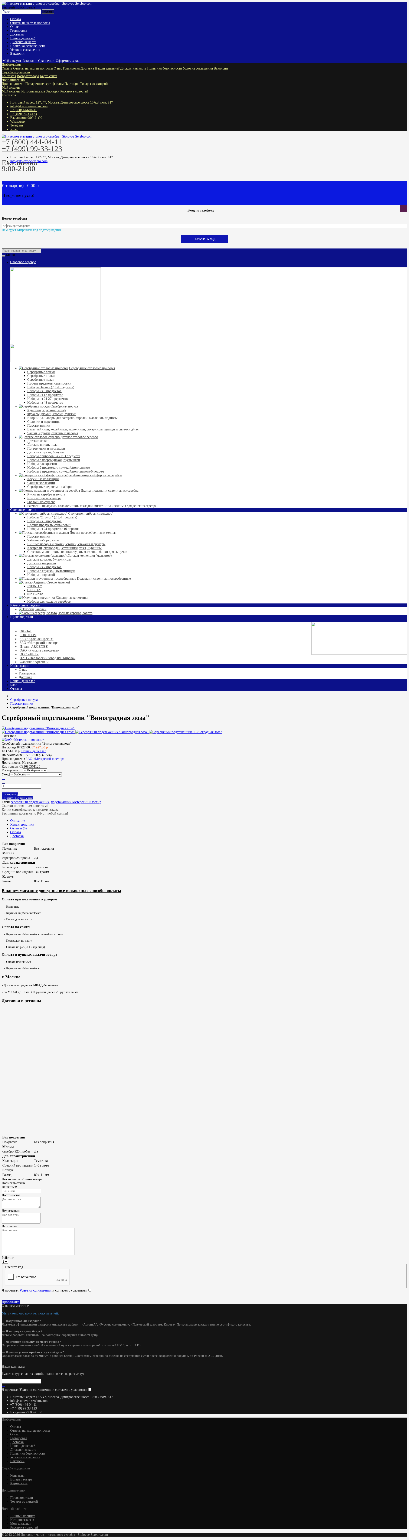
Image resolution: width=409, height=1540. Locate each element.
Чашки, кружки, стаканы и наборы (52, 433)
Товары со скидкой (94, 83)
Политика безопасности (27, 46)
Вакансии (17, 53)
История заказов (33, 91)
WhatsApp (17, 121)
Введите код (14, 1267)
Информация (11, 64)
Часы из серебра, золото (75, 613)
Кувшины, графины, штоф (46, 410)
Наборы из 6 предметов (44, 391)
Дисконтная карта (23, 42)
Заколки (40, 609)
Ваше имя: (9, 1187)
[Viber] (8, 1362)
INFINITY (34, 586)
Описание (17, 820)
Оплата (15, 19)
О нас (14, 26)
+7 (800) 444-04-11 (23, 110)
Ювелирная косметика (72, 597)
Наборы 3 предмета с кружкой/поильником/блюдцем (65, 471)
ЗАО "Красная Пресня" (36, 639)
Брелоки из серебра (41, 502)
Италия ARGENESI (34, 646)
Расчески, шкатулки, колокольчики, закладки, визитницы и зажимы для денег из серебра (92, 506)
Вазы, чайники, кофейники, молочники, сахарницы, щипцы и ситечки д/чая (82, 429)
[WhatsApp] (4, 1362)
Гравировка (18, 30)
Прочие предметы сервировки (49, 383)
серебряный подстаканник (30, 802)
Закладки (52, 91)
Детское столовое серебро (79, 437)
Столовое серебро (23, 262)
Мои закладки (20, 1523)
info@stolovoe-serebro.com (29, 106)
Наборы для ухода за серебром (49, 601)
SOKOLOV (28, 635)
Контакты (9, 76)
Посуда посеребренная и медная (93, 532)
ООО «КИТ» (29, 654)
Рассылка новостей (74, 91)
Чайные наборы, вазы (43, 540)
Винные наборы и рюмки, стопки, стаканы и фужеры (66, 544)
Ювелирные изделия (25, 605)
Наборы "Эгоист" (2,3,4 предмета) (52, 517)
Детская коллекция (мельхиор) (89, 555)
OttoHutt (26, 631)
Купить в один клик (17, 798)
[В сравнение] (7, 791)
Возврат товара (28, 76)
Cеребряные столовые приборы (92, 368)
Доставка (17, 34)
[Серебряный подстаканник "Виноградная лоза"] (38, 728)
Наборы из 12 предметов (45, 395)
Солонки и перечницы (43, 421)
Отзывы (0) (18, 828)
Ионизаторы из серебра (44, 498)
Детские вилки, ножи (43, 444)
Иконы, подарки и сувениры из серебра (109, 490)
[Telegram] (6, 1362)
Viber (14, 129)
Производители (13, 83)
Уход (5, 774)
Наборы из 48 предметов (45, 402)
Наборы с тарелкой (41, 574)
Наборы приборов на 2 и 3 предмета (53, 456)
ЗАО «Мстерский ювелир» (39, 642)
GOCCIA (34, 590)
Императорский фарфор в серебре (97, 475)
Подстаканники (38, 425)
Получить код (204, 239)
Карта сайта (48, 76)
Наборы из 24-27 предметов (47, 398)
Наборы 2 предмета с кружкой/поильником (58, 467)
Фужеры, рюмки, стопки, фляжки (51, 414)
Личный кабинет (22, 1516)
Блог (13, 685)
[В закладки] (3, 791)
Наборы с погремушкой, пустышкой (53, 460)
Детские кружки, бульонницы (49, 559)
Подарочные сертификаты (44, 83)
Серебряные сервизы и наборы (49, 486)
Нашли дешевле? (22, 38)
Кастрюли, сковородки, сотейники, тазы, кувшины (64, 548)
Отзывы (16, 688)
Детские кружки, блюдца (45, 452)
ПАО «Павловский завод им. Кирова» (47, 658)
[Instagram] (2, 1362)
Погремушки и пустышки (46, 448)
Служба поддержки (16, 72)
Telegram (16, 125)
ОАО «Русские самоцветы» (39, 650)
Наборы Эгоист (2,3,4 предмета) (50, 387)
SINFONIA (35, 594)
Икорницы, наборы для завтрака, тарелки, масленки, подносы (72, 418)
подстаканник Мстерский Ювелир (76, 802)
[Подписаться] (3, 1386)
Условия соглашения (25, 49)
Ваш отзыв (9, 1226)
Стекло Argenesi (58, 582)
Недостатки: (11, 1210)
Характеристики (22, 824)
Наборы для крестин (42, 464)
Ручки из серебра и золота (46, 494)
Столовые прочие (23, 509)
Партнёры (72, 83)
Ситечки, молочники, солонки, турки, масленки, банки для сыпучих (77, 552)
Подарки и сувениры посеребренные (104, 578)
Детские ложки (38, 441)
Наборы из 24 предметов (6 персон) (53, 529)
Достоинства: (11, 1195)
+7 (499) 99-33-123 (23, 114)
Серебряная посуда (64, 406)
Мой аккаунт (11, 87)
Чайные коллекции (41, 483)
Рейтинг (8, 1257)
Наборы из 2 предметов (44, 567)
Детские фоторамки (41, 563)
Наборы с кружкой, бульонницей (51, 571)
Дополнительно (13, 80)
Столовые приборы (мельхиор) (90, 513)
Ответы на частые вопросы (30, 23)
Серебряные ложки (41, 372)
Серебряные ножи (40, 379)
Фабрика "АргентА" (34, 662)
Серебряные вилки (41, 376)
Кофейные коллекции (43, 479)
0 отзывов (9, 736)
